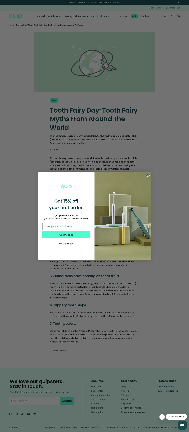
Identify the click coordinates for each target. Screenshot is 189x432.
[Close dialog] (147, 174)
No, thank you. (66, 243)
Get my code (66, 234)
